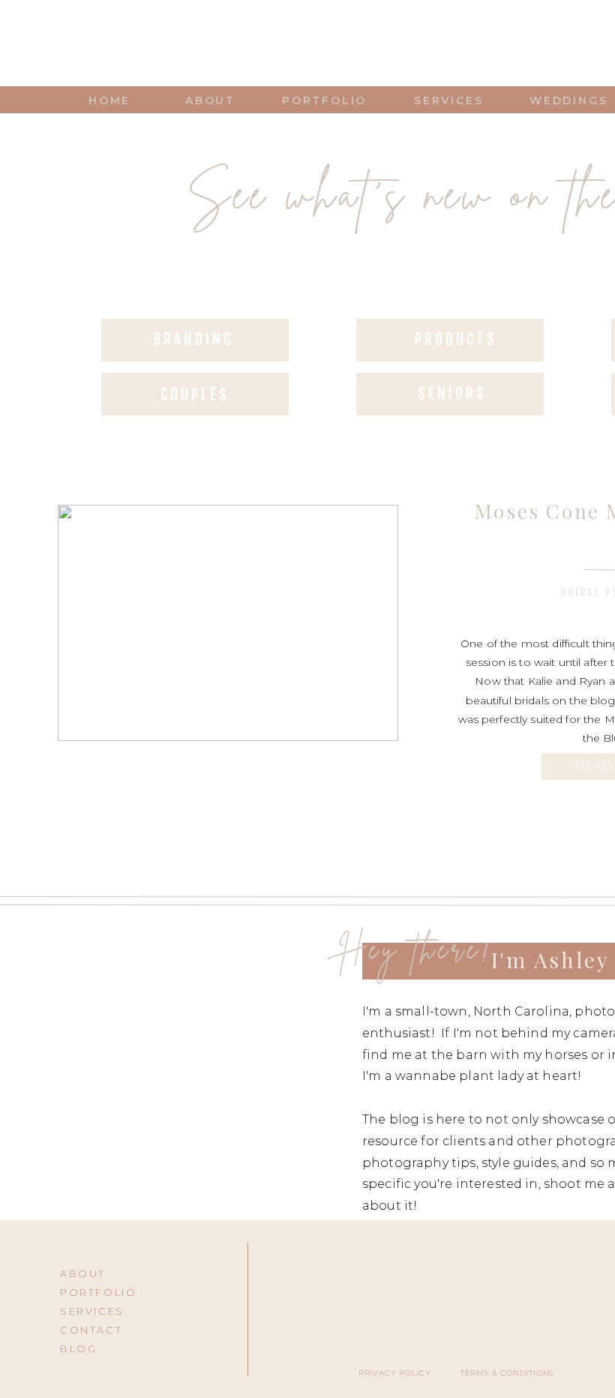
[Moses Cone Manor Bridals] (228, 623)
